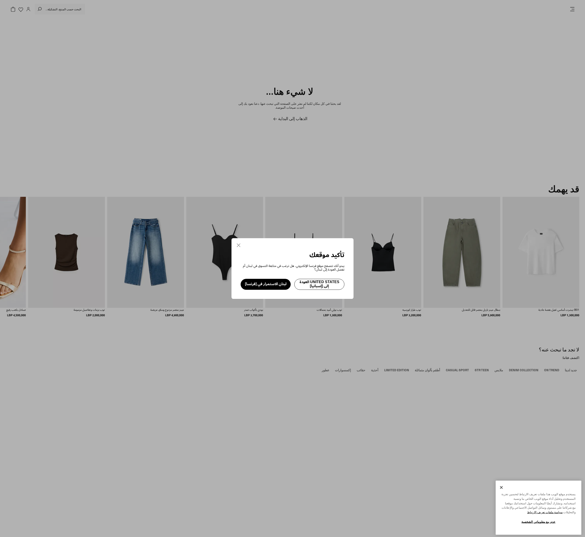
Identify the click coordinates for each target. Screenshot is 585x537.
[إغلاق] (501, 487)
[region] (538, 508)
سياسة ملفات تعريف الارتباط (545, 512)
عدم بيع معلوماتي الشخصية (538, 522)
